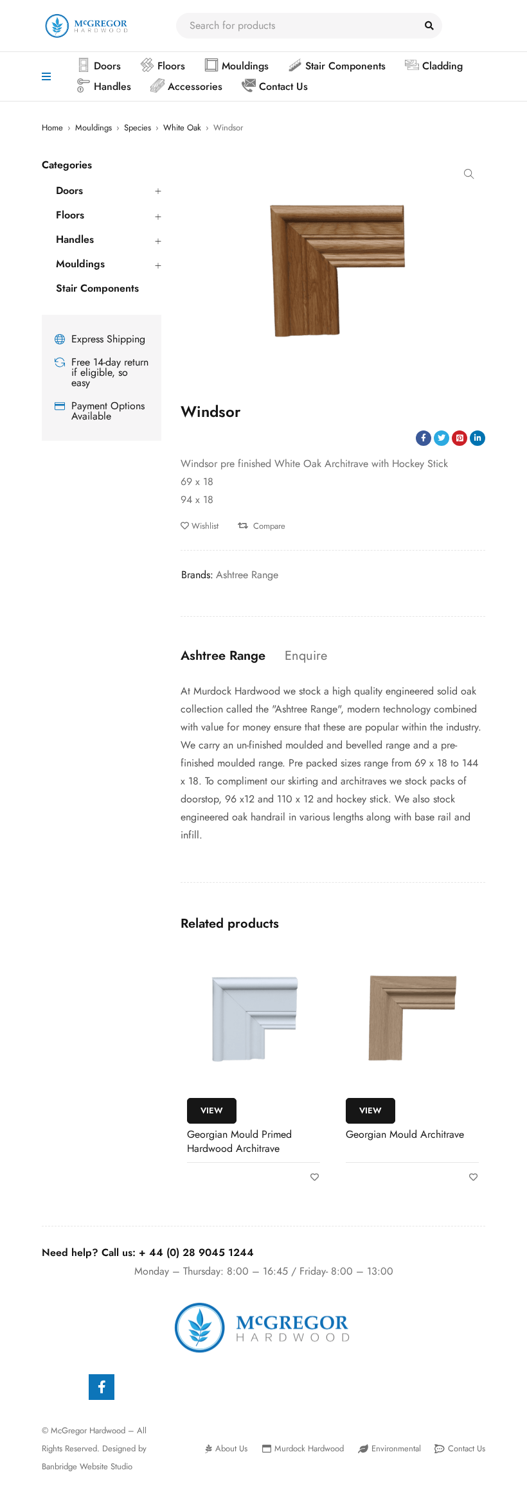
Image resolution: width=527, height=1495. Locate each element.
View (212, 1110)
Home (52, 127)
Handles (75, 240)
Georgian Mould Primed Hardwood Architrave (239, 1141)
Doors (69, 191)
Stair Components (97, 288)
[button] (469, 174)
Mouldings (93, 127)
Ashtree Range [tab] (223, 656)
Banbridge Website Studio (87, 1466)
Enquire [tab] (306, 656)
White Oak (182, 127)
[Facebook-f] (101, 1387)
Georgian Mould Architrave (405, 1134)
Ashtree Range (247, 574)
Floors (70, 215)
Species (137, 127)
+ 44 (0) (196, 1252)
